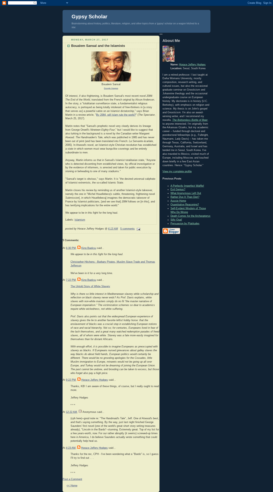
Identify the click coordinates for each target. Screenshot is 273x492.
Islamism (80, 219)
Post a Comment (72, 479)
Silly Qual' (176, 219)
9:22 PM (71, 380)
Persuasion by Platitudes (184, 223)
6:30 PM (71, 248)
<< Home (72, 485)
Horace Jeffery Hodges (94, 380)
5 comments (127, 228)
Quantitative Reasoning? (184, 204)
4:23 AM (71, 448)
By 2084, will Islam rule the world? (116, 114)
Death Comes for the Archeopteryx (190, 216)
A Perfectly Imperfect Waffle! (187, 185)
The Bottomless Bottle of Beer (189, 120)
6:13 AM (113, 228)
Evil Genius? (177, 189)
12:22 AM (71, 412)
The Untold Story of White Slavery (90, 286)
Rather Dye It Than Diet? (184, 197)
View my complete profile (177, 171)
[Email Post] (138, 228)
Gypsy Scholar (89, 17)
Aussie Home (178, 200)
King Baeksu (88, 248)
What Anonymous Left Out (185, 193)
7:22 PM (71, 280)
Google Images (111, 88)
